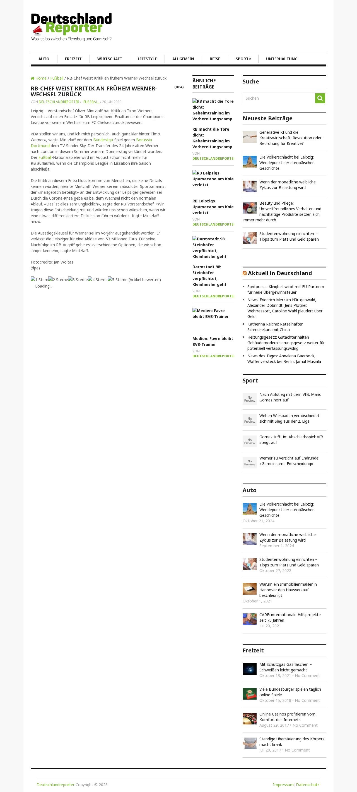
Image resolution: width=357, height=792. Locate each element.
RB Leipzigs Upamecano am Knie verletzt (213, 206)
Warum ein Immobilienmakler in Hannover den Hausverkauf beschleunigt (288, 590)
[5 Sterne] (117, 279)
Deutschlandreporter (59, 101)
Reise (215, 58)
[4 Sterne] (98, 279)
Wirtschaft (109, 58)
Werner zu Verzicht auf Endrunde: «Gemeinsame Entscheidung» (289, 460)
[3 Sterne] (78, 279)
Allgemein (183, 58)
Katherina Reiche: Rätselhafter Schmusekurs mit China (275, 326)
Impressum (283, 784)
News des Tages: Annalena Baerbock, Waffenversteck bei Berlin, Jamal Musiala (284, 358)
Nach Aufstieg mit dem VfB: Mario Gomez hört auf (290, 397)
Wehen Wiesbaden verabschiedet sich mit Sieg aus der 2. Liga (289, 418)
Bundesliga (103, 139)
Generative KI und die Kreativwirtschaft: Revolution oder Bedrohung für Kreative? (290, 138)
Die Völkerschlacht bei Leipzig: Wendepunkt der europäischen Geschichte (287, 162)
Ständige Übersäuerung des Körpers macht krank (291, 741)
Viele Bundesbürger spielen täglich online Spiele (290, 691)
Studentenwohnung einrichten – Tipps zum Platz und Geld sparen (289, 236)
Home (40, 78)
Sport (243, 58)
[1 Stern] (39, 279)
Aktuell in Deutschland (280, 273)
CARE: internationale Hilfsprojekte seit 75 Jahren (290, 617)
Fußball (56, 78)
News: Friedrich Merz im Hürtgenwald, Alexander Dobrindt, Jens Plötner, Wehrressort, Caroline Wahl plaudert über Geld (284, 308)
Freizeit (73, 58)
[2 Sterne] (58, 279)
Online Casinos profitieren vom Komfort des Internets (287, 716)
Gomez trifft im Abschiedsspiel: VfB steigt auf (291, 439)
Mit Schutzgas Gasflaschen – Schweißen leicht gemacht (285, 667)
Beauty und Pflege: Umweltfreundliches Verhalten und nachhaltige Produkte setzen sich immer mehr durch (282, 211)
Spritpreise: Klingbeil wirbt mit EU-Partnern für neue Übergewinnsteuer (285, 289)
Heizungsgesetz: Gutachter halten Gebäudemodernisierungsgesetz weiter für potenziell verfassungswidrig (286, 342)
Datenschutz (307, 784)
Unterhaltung (282, 58)
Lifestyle (147, 58)
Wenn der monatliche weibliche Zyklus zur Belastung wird (287, 184)
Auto (43, 58)
